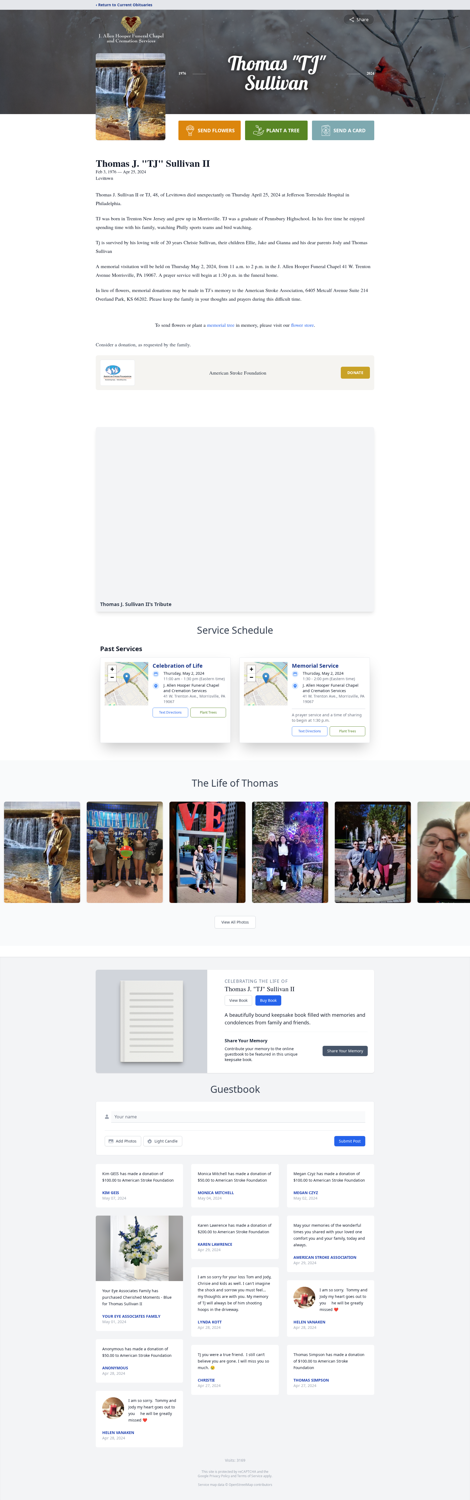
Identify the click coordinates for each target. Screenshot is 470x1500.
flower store (302, 325)
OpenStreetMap (241, 1484)
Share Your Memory (345, 1050)
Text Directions (170, 712)
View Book (238, 1000)
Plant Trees (208, 712)
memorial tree (220, 325)
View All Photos (235, 922)
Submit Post (350, 1141)
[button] (126, 678)
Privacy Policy (219, 1476)
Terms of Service (249, 1476)
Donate (355, 372)
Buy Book (268, 1000)
